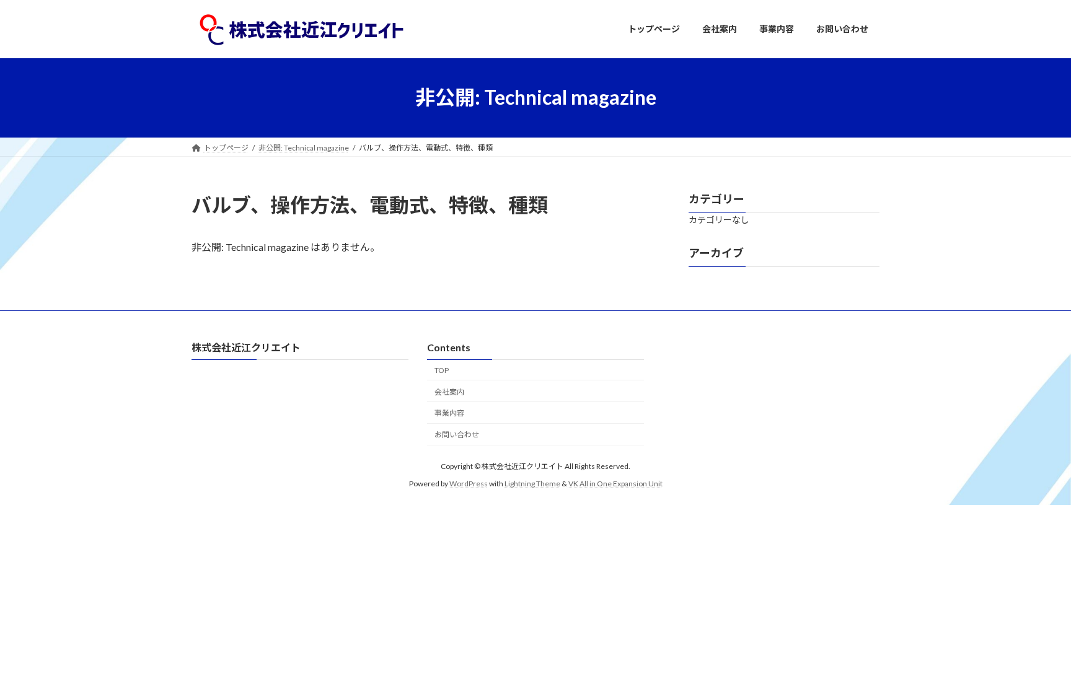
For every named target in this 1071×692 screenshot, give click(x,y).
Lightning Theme (532, 483)
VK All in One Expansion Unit (615, 483)
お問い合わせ (456, 434)
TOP (441, 369)
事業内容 (449, 413)
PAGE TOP (1035, 660)
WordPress (468, 483)
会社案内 (449, 391)
